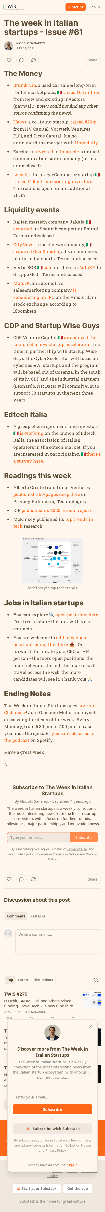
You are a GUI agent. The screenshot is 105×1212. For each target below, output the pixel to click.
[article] (52, 1006)
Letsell (20, 174)
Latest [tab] (23, 980)
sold (48, 267)
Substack (27, 1201)
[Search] (96, 980)
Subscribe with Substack (56, 1128)
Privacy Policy (55, 1150)
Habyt (20, 122)
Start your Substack (39, 1188)
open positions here (76, 615)
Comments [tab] (16, 916)
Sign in (94, 7)
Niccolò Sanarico (30, 43)
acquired (22, 229)
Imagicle (69, 152)
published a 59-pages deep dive (46, 494)
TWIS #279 (16, 994)
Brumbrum (24, 85)
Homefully (86, 143)
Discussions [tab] (43, 980)
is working (32, 433)
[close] (90, 1027)
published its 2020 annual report (56, 510)
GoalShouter (46, 251)
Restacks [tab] (37, 916)
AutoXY (87, 267)
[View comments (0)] (21, 60)
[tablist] (26, 916)
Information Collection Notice (68, 1145)
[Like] (9, 60)
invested (43, 152)
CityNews (24, 244)
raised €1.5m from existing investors (52, 181)
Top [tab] (10, 980)
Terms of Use (80, 1140)
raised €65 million (81, 92)
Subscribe (76, 7)
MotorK (21, 283)
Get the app (77, 1188)
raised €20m (83, 122)
